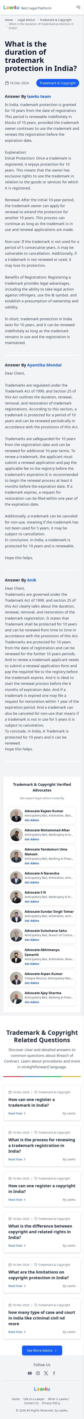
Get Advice (32, 820)
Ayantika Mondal (44, 365)
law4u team (39, 96)
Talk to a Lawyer (34, 1399)
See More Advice (39, 1350)
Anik (31, 580)
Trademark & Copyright (56, 20)
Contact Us (31, 1403)
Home (9, 20)
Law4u (63, 1410)
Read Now (15, 1113)
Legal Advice (26, 20)
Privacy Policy (51, 1403)
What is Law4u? (58, 1399)
